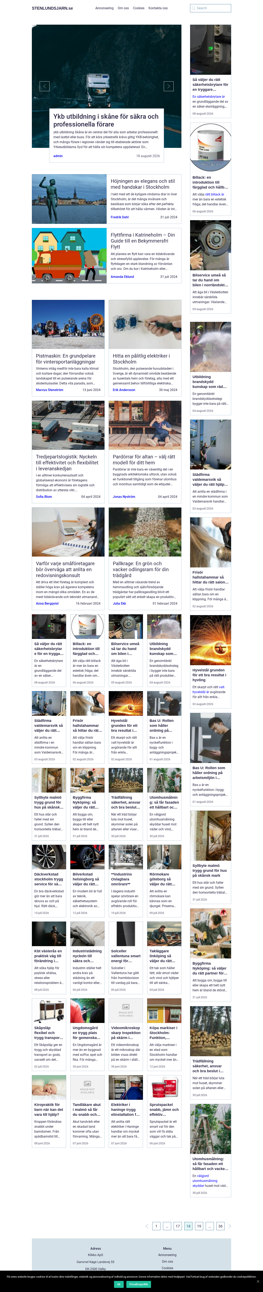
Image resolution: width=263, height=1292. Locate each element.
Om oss (123, 8)
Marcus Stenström (49, 390)
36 (220, 1226)
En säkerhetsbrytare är (209, 97)
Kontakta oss (158, 8)
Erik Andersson (124, 390)
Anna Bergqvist (47, 603)
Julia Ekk (119, 603)
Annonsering (104, 8)
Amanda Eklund (122, 277)
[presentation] (41, 86)
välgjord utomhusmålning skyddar (205, 1181)
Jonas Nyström (124, 497)
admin (58, 156)
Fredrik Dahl (120, 217)
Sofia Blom (44, 497)
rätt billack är (214, 194)
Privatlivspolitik (138, 1284)
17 (178, 1226)
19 (199, 1226)
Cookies (138, 8)
